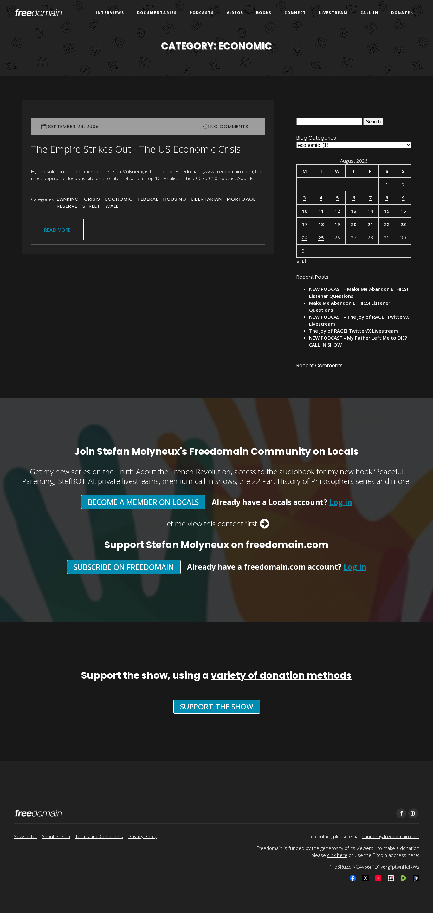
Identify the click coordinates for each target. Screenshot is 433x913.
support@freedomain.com (390, 836)
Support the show (216, 706)
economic (119, 199)
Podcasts (202, 12)
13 (354, 211)
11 (321, 211)
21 (370, 224)
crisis (92, 199)
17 (304, 224)
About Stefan (56, 836)
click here (337, 855)
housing (174, 199)
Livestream (333, 12)
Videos (235, 12)
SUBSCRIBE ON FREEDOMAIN (124, 567)
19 (337, 224)
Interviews (110, 12)
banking (68, 199)
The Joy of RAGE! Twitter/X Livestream (353, 331)
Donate (400, 12)
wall (111, 206)
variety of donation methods (281, 675)
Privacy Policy (142, 836)
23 (403, 224)
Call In (369, 12)
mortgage (241, 199)
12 (337, 211)
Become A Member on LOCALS (143, 502)
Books (264, 12)
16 (403, 211)
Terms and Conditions (99, 836)
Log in (340, 502)
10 (304, 211)
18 (321, 224)
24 (304, 237)
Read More (57, 229)
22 (387, 224)
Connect (295, 12)
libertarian (206, 199)
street (91, 206)
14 (370, 211)
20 (354, 224)
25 (321, 237)
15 (387, 211)
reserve (67, 206)
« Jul (301, 261)
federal (148, 199)
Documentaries (157, 12)
